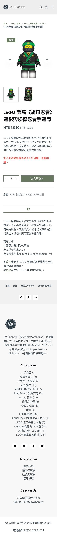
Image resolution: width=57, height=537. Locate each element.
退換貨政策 (28, 474)
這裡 (8, 261)
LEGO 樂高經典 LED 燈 (20, 194)
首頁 (7, 286)
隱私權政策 (28, 470)
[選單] (52, 7)
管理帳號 (28, 478)
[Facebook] (21, 297)
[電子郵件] (35, 297)
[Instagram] (28, 297)
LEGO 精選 (38, 194)
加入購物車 (37, 178)
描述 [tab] (28, 209)
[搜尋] (41, 7)
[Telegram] (33, 446)
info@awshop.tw (34, 501)
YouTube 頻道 (44, 286)
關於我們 (28, 466)
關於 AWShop (27, 286)
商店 (15, 286)
